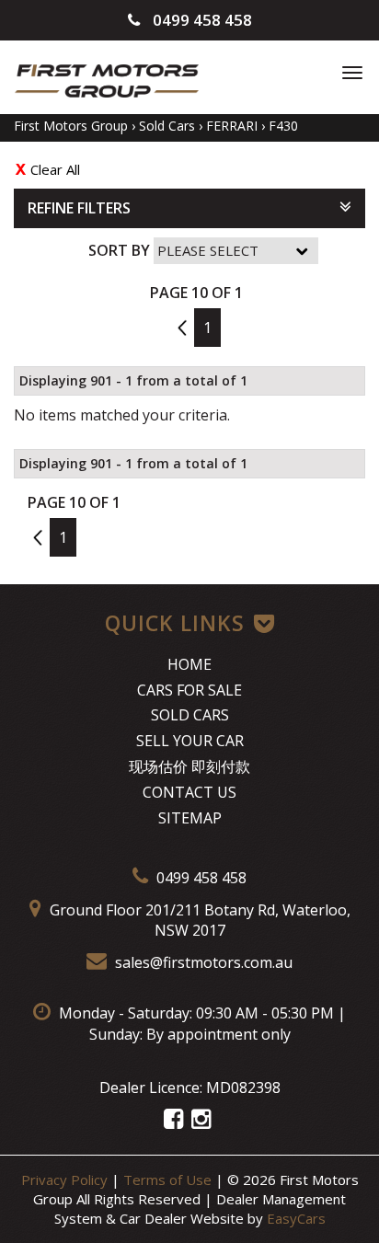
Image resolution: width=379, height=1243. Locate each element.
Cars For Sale (189, 690)
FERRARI (232, 125)
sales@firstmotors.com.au (202, 962)
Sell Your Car (190, 741)
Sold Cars (167, 125)
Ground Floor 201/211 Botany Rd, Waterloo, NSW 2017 (198, 920)
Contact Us (189, 792)
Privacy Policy (66, 1179)
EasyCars (296, 1218)
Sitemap (190, 818)
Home (189, 664)
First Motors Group (71, 125)
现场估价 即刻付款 (189, 766)
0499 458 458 (200, 19)
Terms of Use (169, 1179)
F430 (283, 125)
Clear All (55, 169)
